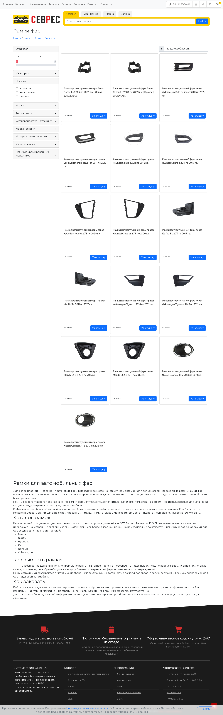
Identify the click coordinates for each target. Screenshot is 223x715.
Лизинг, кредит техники (129, 692)
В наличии (25, 88)
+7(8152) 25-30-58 (180, 4)
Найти (202, 21)
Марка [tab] (110, 13)
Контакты (106, 4)
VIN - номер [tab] (91, 13)
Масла (71, 686)
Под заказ (24, 96)
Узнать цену (98, 115)
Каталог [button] (20, 4)
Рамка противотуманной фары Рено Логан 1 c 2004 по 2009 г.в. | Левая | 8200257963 (83, 92)
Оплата (66, 4)
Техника (54, 4)
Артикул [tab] (71, 13)
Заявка (125, 13)
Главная (8, 4)
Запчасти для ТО (76, 680)
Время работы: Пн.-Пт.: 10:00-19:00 (184, 680)
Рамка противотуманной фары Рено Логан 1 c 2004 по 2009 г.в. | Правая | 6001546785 (133, 92)
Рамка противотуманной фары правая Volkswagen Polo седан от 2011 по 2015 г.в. (85, 163)
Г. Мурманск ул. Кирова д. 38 (181, 674)
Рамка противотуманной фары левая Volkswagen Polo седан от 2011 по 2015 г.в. (183, 92)
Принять (205, 708)
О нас (120, 686)
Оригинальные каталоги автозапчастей (88, 674)
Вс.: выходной (174, 692)
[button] (217, 4)
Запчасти (72, 692)
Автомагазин (38, 4)
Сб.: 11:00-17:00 (174, 686)
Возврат (92, 4)
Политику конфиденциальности (87, 708)
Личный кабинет (125, 674)
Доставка (79, 4)
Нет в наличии (27, 92)
